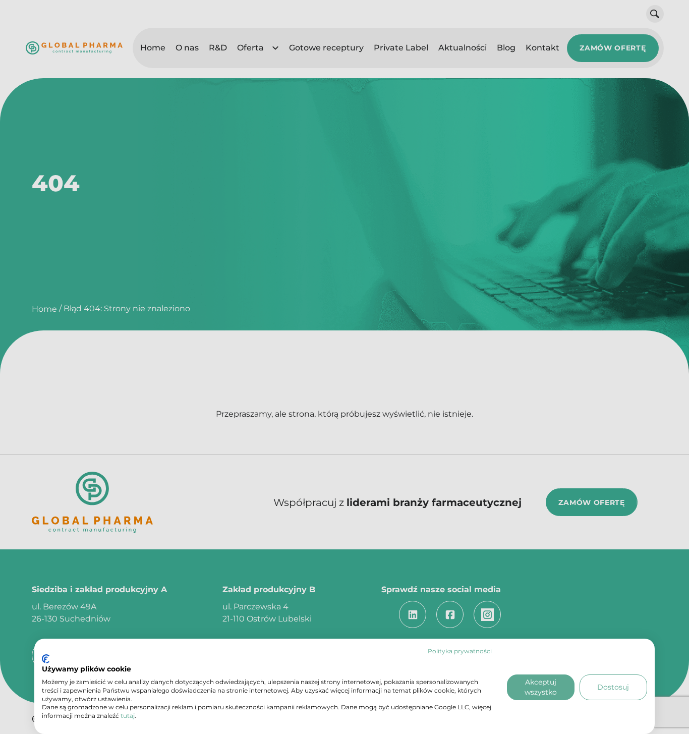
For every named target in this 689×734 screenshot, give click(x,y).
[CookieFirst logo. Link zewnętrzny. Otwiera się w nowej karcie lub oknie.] (45, 658)
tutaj (128, 715)
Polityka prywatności (460, 651)
